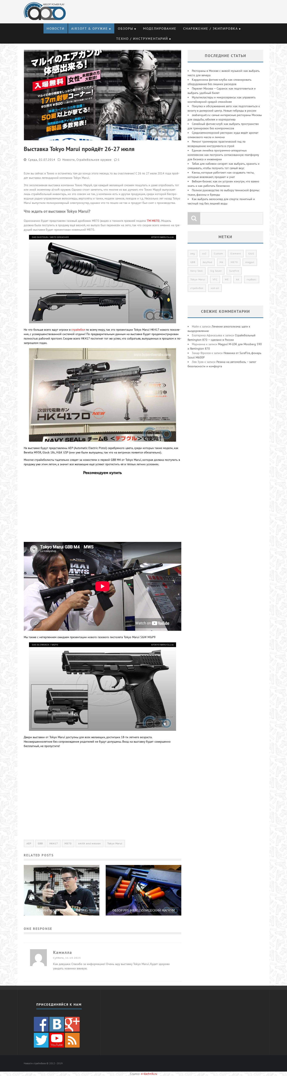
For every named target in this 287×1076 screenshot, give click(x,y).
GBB (40, 843)
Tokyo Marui (114, 843)
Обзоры (125, 28)
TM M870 (153, 221)
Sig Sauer (216, 270)
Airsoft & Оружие (89, 28)
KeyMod (207, 262)
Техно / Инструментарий (142, 38)
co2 (204, 253)
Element (235, 253)
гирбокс (252, 279)
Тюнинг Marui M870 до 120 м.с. (61, 910)
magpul (249, 262)
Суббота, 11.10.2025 (67, 957)
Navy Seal (196, 270)
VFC (215, 279)
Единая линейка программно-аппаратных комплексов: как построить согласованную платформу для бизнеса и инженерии (223, 154)
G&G (251, 253)
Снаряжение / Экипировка (210, 28)
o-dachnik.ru (149, 1074)
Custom (218, 253)
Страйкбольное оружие (94, 160)
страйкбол (78, 329)
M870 (68, 843)
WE (227, 279)
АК (237, 279)
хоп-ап (215, 288)
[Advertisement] (102, 509)
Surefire (234, 270)
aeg (192, 253)
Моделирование (159, 28)
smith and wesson (89, 843)
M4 (221, 262)
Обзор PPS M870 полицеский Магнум (143, 910)
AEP (28, 843)
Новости (56, 28)
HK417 (53, 843)
